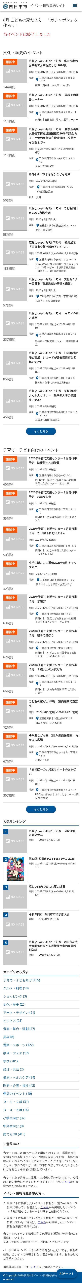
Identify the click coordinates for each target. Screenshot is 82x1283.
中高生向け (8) (13, 1126)
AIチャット (67, 1273)
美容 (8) (8, 1037)
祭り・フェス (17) (16, 1053)
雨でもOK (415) (14, 1134)
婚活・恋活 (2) (13, 1069)
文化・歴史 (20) (14, 1004)
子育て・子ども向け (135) (21, 980)
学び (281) (10, 1061)
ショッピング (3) (15, 996)
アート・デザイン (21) (19, 1012)
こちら (66, 1182)
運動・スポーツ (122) (18, 1045)
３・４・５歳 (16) (16, 1110)
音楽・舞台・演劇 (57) (19, 1029)
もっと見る (41, 431)
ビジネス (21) (12, 1020)
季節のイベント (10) (17, 1093)
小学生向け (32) (14, 1118)
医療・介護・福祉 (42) (19, 1085)
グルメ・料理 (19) (16, 988)
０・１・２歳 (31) (16, 1102)
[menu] (75, 5)
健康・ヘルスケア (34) (19, 1077)
